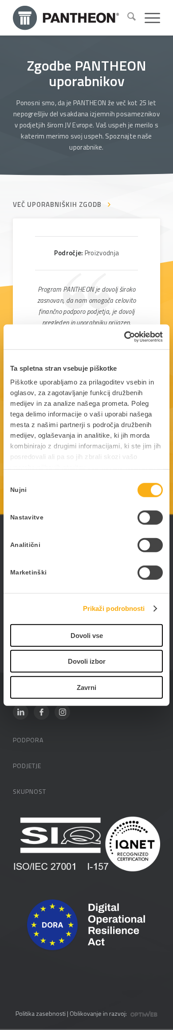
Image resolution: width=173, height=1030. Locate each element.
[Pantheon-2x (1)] (66, 18)
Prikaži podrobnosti (114, 608)
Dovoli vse (87, 635)
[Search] (127, 18)
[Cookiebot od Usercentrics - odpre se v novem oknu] (124, 337)
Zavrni (86, 687)
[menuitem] (127, 18)
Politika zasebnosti (41, 1013)
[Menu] (148, 18)
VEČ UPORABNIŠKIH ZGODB (57, 204)
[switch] (150, 517)
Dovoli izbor (87, 661)
